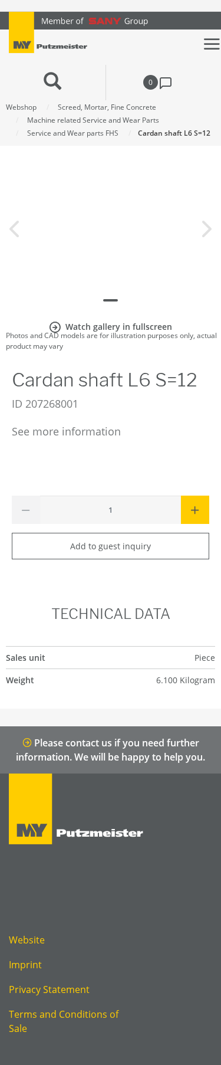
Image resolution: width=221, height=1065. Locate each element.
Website (27, 939)
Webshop (21, 107)
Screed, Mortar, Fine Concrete (107, 107)
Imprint (25, 964)
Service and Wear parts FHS (72, 133)
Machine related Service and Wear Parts (93, 120)
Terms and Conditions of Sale (63, 1021)
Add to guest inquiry (110, 546)
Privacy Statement (49, 989)
